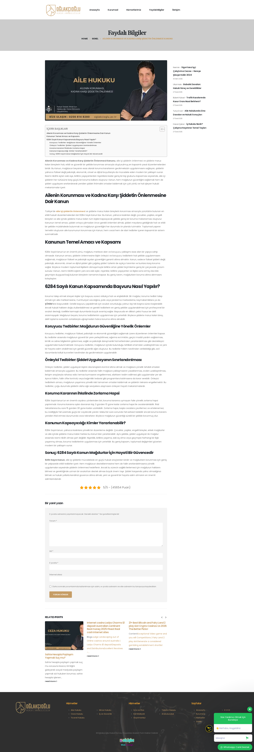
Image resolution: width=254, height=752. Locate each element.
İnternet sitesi (55, 574)
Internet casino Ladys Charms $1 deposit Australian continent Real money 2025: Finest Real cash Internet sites (106, 627)
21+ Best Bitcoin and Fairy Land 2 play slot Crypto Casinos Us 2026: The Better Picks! (148, 626)
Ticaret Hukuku (78, 717)
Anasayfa (200, 710)
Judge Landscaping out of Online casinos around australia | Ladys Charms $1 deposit (103, 640)
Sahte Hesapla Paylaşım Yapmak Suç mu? (59, 656)
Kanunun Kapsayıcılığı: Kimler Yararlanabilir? (68, 151)
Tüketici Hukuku (169, 710)
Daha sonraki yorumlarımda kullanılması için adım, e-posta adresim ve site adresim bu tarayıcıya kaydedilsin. (104, 586)
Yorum (53, 521)
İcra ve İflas (138, 710)
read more (50, 681)
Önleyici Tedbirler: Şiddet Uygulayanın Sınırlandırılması (73, 145)
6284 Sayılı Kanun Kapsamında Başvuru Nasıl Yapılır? (71, 139)
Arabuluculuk (168, 714)
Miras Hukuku (105, 710)
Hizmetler (200, 717)
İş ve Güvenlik (105, 714)
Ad (51, 551)
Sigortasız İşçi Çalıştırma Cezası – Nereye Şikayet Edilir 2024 (187, 71)
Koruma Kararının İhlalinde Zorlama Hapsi (67, 148)
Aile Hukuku (76, 710)
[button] (162, 617)
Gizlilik (199, 721)
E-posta (53, 563)
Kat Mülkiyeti (139, 714)
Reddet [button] (244, 5)
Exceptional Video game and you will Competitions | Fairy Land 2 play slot (148, 637)
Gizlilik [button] (104, 5)
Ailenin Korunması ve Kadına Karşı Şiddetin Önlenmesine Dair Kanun (78, 133)
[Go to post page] (64, 635)
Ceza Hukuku (77, 714)
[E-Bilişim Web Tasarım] (127, 740)
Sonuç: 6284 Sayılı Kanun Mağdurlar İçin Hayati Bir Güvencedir (76, 154)
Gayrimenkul (139, 717)
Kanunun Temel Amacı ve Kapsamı (63, 136)
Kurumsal (200, 714)
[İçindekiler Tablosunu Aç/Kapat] (160, 129)
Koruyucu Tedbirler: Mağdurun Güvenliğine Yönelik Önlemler (75, 142)
